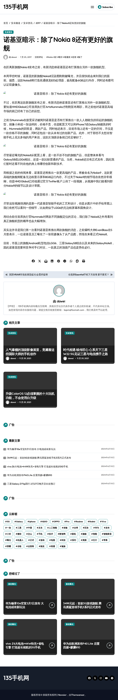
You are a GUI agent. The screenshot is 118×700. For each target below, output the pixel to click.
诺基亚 (67, 57)
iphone (32, 521)
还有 (74, 57)
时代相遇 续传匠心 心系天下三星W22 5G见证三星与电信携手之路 (85, 352)
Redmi (92, 521)
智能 (95, 534)
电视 (53, 540)
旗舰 (84, 534)
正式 (32, 540)
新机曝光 (12, 584)
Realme (79, 521)
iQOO (44, 521)
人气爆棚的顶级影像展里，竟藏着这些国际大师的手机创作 (30, 352)
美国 (84, 540)
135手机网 (15, 6)
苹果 (105, 540)
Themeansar (77, 694)
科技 (63, 540)
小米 (9, 534)
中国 (30, 527)
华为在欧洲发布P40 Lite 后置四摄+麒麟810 (29, 475)
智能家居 (107, 534)
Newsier (62, 694)
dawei (61, 301)
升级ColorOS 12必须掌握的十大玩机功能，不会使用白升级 (30, 396)
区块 (86, 527)
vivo (104, 521)
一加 (9, 527)
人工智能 (53, 527)
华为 (97, 527)
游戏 (42, 540)
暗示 (61, 57)
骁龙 (42, 546)
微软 (19, 534)
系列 (74, 540)
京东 (40, 527)
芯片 (95, 540)
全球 (76, 527)
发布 (107, 527)
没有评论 (39, 57)
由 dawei (13, 57)
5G (8, 521)
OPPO (57, 521)
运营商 (31, 546)
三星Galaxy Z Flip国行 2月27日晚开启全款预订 (31, 483)
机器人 (20, 540)
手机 (40, 534)
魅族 (63, 546)
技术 (51, 534)
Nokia (50, 57)
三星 (19, 527)
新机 (74, 534)
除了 (80, 57)
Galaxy (19, 521)
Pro (67, 521)
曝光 (9, 540)
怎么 (30, 534)
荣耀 (9, 546)
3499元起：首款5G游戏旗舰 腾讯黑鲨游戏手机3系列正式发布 (39, 457)
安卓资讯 (8, 32)
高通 (53, 546)
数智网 (62, 534)
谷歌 (19, 546)
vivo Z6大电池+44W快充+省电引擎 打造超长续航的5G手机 (37, 466)
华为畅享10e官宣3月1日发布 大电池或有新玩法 (31, 449)
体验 (65, 527)
